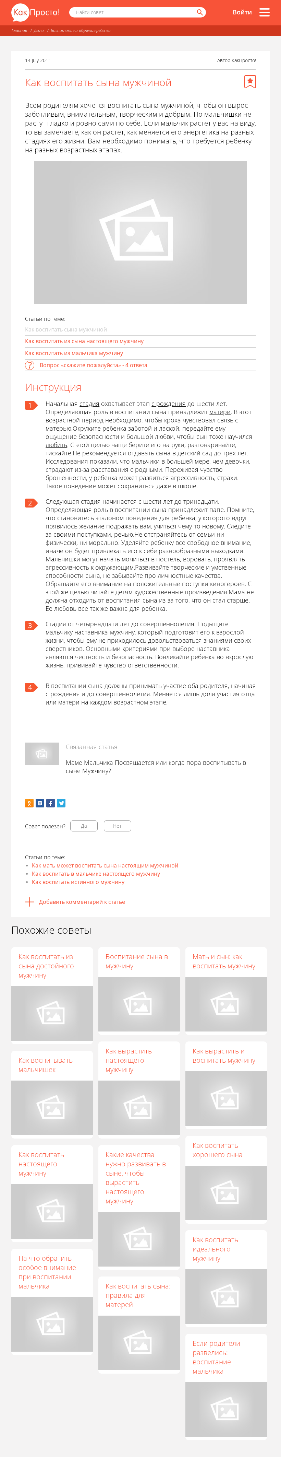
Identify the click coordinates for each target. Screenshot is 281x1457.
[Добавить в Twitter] (61, 803)
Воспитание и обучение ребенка (81, 30)
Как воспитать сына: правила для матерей (138, 1295)
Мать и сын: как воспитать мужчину (224, 961)
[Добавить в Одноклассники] (29, 803)
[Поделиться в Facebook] (50, 803)
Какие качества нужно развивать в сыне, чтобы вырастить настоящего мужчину (136, 1177)
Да (84, 826)
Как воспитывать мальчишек (46, 1065)
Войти (242, 12)
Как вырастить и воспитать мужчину (224, 1055)
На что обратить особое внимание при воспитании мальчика (47, 1272)
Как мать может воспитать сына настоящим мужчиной (105, 865)
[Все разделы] (264, 12)
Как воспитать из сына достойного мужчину (46, 966)
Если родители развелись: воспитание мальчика (216, 1357)
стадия (89, 403)
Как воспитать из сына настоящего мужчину (84, 341)
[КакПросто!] (35, 12)
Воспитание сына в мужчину (137, 961)
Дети (39, 30)
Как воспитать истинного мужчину (78, 882)
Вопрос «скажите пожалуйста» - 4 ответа (93, 365)
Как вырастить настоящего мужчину (129, 1060)
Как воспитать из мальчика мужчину (74, 353)
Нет (117, 826)
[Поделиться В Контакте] (40, 803)
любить (56, 445)
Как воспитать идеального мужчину (215, 1249)
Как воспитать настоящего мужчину (41, 1164)
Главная (19, 30)
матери (220, 412)
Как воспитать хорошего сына (218, 1150)
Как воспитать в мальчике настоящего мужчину (96, 873)
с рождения (168, 403)
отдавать (141, 453)
